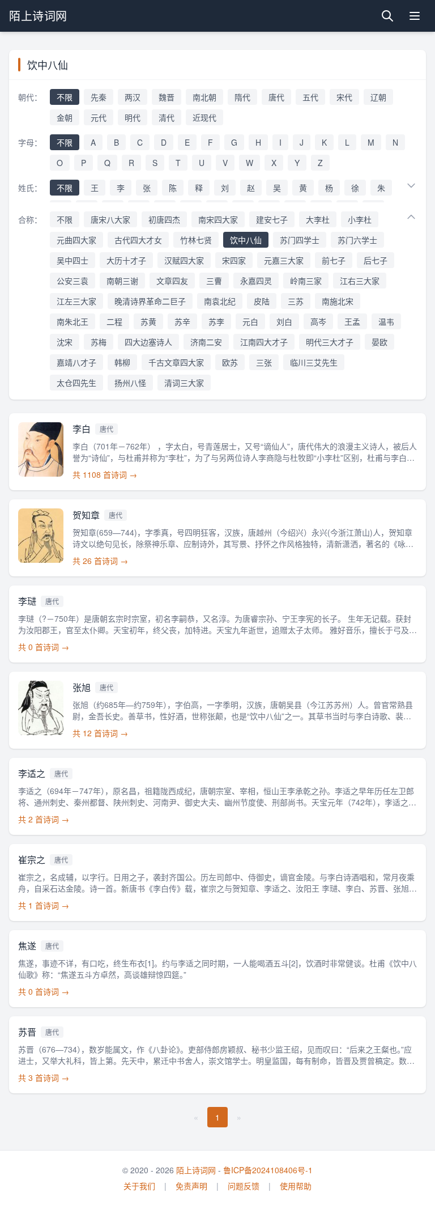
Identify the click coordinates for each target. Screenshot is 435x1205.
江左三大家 (76, 301)
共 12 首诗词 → (100, 733)
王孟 (352, 321)
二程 (114, 321)
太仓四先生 (76, 382)
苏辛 (182, 321)
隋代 (242, 97)
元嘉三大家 (284, 260)
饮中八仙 (246, 239)
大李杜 (318, 219)
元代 (98, 117)
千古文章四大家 (176, 362)
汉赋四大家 (184, 260)
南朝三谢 (122, 280)
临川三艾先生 (314, 362)
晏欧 (379, 341)
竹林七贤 (196, 239)
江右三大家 (359, 280)
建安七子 (272, 219)
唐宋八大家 (110, 219)
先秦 (98, 97)
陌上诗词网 (38, 16)
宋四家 (234, 260)
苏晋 (27, 1031)
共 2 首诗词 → (43, 819)
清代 (166, 117)
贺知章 (86, 514)
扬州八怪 (130, 382)
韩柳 (122, 362)
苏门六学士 (357, 239)
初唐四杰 (164, 219)
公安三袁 (72, 280)
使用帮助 (296, 1185)
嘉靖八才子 (76, 362)
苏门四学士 (299, 239)
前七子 (334, 260)
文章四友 (172, 280)
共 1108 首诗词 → (104, 474)
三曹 (214, 280)
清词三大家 (184, 382)
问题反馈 (243, 1185)
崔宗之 (31, 859)
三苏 (296, 301)
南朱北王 (72, 321)
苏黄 (148, 321)
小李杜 (360, 219)
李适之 (31, 773)
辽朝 (378, 97)
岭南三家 (306, 280)
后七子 (375, 260)
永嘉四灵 (256, 280)
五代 (310, 97)
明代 (132, 117)
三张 (264, 362)
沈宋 (64, 341)
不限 (64, 97)
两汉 (132, 97)
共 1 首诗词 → (43, 905)
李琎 (27, 601)
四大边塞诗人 (148, 341)
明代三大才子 (329, 341)
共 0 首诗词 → (43, 646)
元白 (250, 321)
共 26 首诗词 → (100, 560)
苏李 (216, 321)
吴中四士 (72, 260)
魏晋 (166, 97)
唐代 (276, 97)
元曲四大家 (76, 239)
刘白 (284, 321)
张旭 (81, 687)
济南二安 (206, 341)
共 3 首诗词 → (43, 1077)
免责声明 (191, 1185)
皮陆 (262, 301)
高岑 (318, 321)
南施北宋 (337, 301)
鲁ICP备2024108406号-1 (268, 1170)
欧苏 (230, 362)
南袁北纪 (220, 301)
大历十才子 (126, 260)
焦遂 (27, 945)
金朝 (64, 117)
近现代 (204, 117)
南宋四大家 (218, 219)
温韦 (386, 321)
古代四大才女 (138, 239)
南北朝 (204, 97)
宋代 (344, 97)
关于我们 (139, 1185)
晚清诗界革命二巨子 (150, 301)
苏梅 (98, 341)
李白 (81, 428)
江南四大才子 (264, 341)
